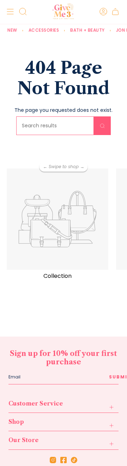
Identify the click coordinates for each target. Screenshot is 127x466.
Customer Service (35, 403)
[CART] (115, 11)
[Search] (102, 125)
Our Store (23, 439)
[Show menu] (9, 11)
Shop (16, 421)
